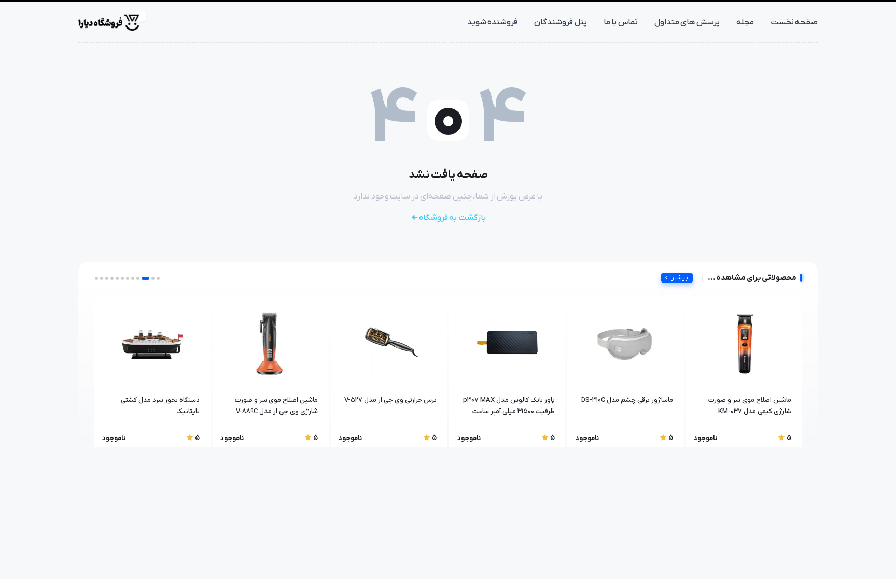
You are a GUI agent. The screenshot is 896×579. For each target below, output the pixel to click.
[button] (158, 278)
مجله (745, 22)
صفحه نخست (794, 22)
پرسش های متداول (687, 22)
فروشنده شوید (492, 22)
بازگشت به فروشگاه (452, 218)
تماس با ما (621, 22)
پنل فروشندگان (560, 22)
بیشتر (679, 278)
